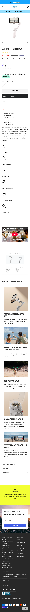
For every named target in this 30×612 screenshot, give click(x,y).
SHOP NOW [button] (17, 2)
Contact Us (19, 545)
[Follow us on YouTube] (14, 589)
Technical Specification (9, 464)
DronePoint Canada (8, 46)
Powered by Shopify (16, 598)
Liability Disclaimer (21, 556)
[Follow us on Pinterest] (10, 589)
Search (18, 539)
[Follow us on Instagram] (7, 589)
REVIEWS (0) (5, 468)
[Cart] (27, 7)
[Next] (27, 42)
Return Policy (6, 472)
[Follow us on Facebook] (3, 589)
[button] (15, 11)
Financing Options (21, 559)
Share (3, 101)
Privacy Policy (20, 553)
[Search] (5, 7)
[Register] (24, 580)
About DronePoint (21, 542)
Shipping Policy (20, 548)
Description (5, 107)
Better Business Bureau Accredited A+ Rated (7, 565)
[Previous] (2, 42)
